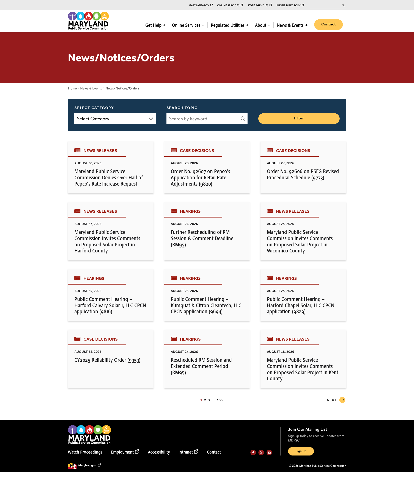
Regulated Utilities (228, 25)
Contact (328, 24)
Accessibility (159, 452)
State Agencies (258, 5)
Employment (122, 452)
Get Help (153, 25)
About (260, 25)
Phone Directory (288, 5)
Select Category (94, 108)
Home (72, 88)
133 (220, 400)
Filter (299, 118)
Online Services (228, 5)
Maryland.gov (199, 5)
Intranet (186, 452)
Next (332, 400)
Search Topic (182, 108)
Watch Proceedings (85, 452)
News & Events (290, 25)
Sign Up (301, 451)
